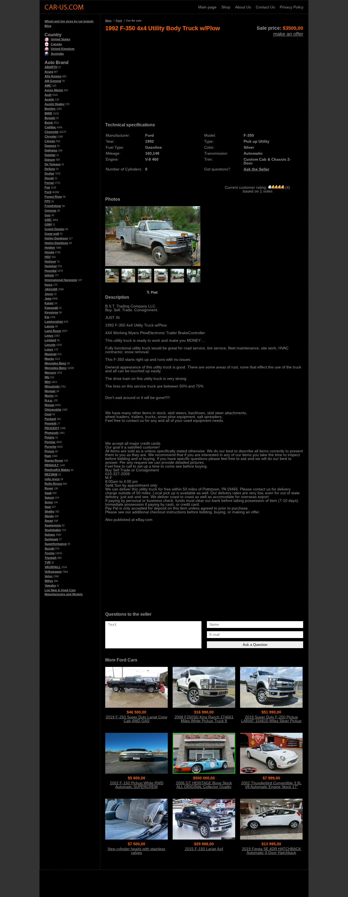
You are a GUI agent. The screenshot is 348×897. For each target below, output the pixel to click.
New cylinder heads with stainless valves (136, 851)
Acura (49, 71)
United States (60, 39)
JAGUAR (51, 289)
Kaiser (49, 303)
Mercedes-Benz (56, 368)
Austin (49, 99)
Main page (207, 7)
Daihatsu (51, 150)
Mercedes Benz (55, 363)
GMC (48, 219)
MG (47, 377)
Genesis (50, 210)
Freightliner (53, 206)
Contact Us (265, 7)
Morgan (50, 391)
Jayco (49, 293)
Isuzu (48, 284)
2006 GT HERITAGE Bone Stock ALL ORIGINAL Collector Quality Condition (204, 786)
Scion (49, 502)
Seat (48, 506)
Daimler (50, 155)
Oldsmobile (53, 409)
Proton (49, 451)
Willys (49, 580)
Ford (48, 192)
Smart (49, 520)
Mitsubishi (52, 386)
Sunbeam (51, 539)
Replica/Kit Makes (57, 469)
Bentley (50, 108)
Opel (48, 414)
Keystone (51, 312)
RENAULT (52, 465)
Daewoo (50, 145)
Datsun (50, 159)
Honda (49, 252)
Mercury (50, 372)
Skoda (49, 516)
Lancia (49, 326)
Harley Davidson (56, 238)
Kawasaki (51, 307)
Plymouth (51, 432)
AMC (48, 85)
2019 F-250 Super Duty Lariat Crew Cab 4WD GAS (136, 719)
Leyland (50, 340)
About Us (243, 7)
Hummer (51, 266)
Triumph (51, 557)
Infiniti (49, 275)
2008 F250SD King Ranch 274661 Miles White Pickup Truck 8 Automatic (204, 721)
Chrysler (51, 136)
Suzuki (49, 548)
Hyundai (51, 270)
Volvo (48, 576)
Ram (48, 455)
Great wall (52, 233)
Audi (48, 94)
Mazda (49, 358)
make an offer (288, 34)
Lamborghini (54, 321)
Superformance (56, 543)
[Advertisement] (204, 75)
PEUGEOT (52, 428)
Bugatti (50, 118)
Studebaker (53, 530)
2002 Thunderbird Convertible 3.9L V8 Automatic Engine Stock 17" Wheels (271, 786)
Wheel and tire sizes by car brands (69, 21)
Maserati (51, 354)
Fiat (47, 187)
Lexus (49, 335)
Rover (49, 488)
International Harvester (61, 280)
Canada (56, 44)
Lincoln (50, 344)
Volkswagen (53, 571)
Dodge (49, 173)
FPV (47, 201)
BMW (48, 113)
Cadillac (50, 127)
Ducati (49, 178)
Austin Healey (54, 104)
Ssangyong (53, 525)
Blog (48, 26)
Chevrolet (51, 131)
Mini (48, 381)
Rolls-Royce (53, 483)
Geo (48, 215)
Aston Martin (54, 90)
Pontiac (50, 442)
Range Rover (54, 460)
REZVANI (51, 474)
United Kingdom (62, 48)
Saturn (49, 497)
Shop (225, 7)
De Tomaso (53, 164)
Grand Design (54, 229)
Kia (47, 317)
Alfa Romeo (53, 76)
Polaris (49, 437)
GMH (48, 224)
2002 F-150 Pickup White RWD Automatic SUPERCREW (136, 785)
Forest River (53, 196)
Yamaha (50, 585)
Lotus (49, 349)
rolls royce (52, 479)
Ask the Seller (256, 169)
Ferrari (49, 182)
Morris (49, 395)
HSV (48, 256)
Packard (50, 418)
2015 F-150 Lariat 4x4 (204, 849)
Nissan (49, 405)
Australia (57, 53)
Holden (50, 247)
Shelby (49, 511)
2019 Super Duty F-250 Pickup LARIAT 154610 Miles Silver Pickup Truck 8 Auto (271, 721)
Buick (49, 122)
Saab (48, 493)
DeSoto (50, 168)
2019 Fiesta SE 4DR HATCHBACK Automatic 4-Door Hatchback (271, 851)
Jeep (48, 298)
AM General (53, 81)
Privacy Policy (291, 7)
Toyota (49, 553)
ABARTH (51, 67)
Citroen (50, 141)
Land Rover (53, 330)
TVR (48, 562)
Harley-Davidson (56, 243)
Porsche (50, 446)
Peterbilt (51, 423)
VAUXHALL (53, 567)
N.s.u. (49, 400)
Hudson (50, 261)
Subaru (50, 534)
